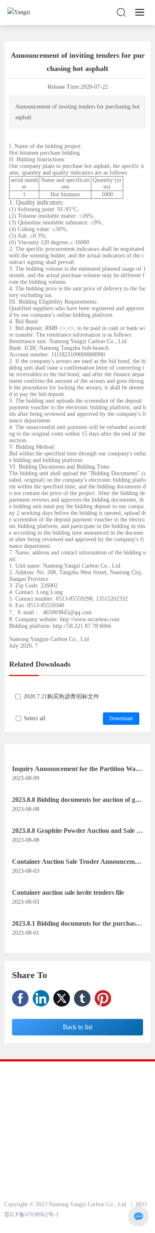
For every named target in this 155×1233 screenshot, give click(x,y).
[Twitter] (61, 998)
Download (121, 718)
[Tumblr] (82, 998)
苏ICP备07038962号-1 (31, 1215)
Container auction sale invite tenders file (68, 892)
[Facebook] (20, 998)
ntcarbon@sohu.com (62, 1169)
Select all (34, 718)
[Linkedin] (41, 998)
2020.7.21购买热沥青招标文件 (61, 696)
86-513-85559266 (48, 1147)
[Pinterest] (103, 998)
